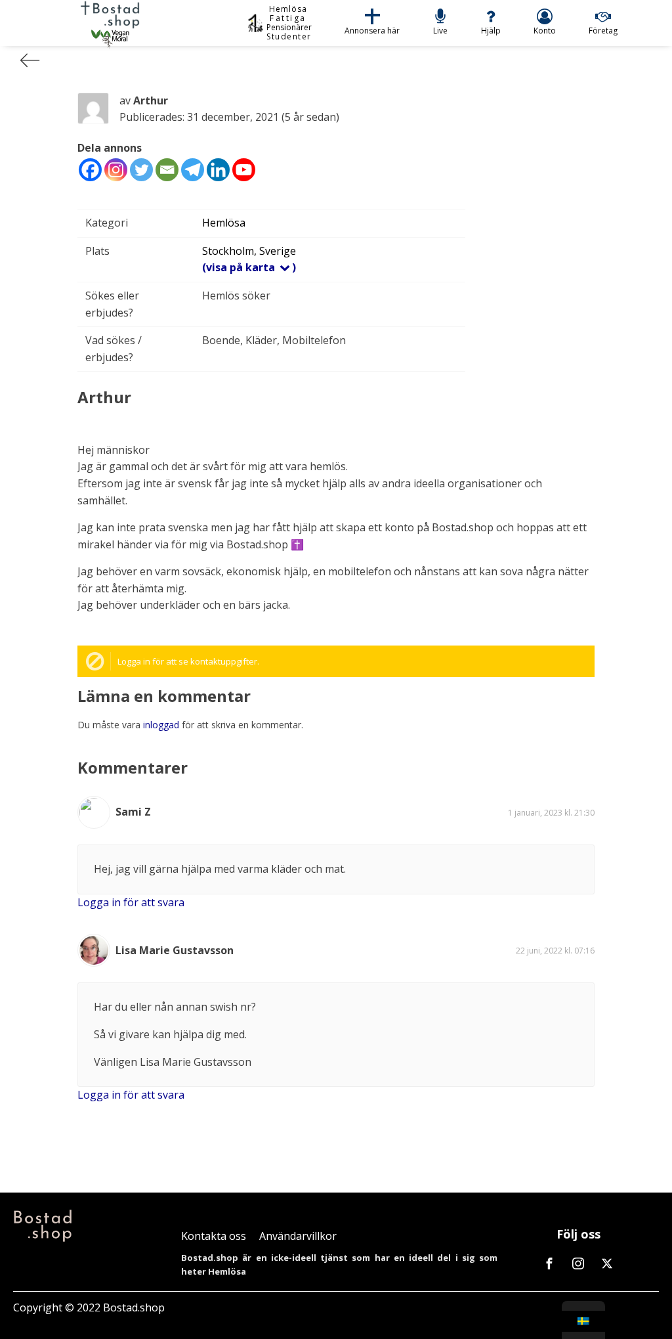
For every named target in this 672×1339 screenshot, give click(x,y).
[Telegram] (192, 169)
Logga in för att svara (130, 902)
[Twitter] (141, 169)
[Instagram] (115, 169)
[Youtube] (243, 169)
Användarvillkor (298, 1236)
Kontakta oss (213, 1236)
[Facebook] (90, 169)
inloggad (161, 724)
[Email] (167, 169)
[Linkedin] (218, 169)
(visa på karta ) (249, 267)
